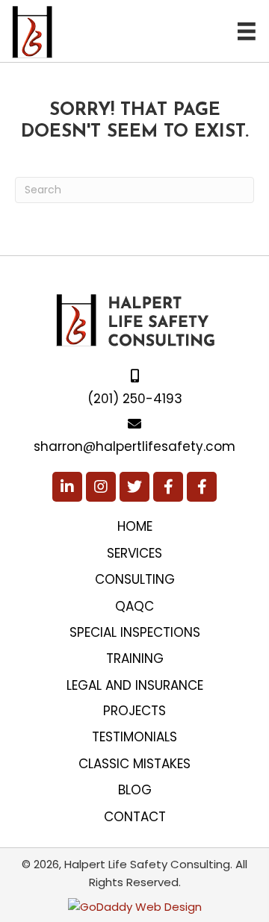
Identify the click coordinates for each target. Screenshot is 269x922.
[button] (67, 487)
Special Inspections (134, 632)
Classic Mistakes (134, 764)
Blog (135, 790)
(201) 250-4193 (134, 399)
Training (135, 658)
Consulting (135, 579)
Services (134, 553)
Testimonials (134, 737)
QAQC (134, 606)
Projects (134, 711)
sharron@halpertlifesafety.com (134, 446)
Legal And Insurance (135, 685)
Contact (135, 817)
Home (134, 526)
